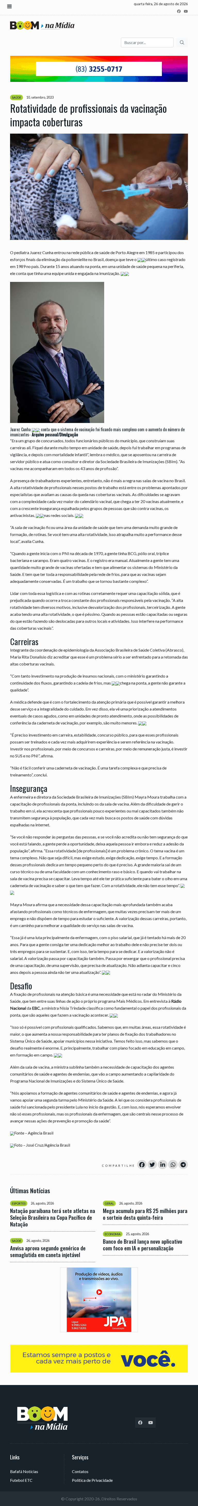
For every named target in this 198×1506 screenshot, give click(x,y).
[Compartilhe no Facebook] (142, 1164)
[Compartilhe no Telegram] (183, 1164)
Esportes (19, 1203)
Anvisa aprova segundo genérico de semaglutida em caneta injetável (48, 1251)
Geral (109, 1203)
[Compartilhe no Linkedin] (162, 1164)
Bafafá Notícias (24, 1471)
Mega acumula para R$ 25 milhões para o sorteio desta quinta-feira (145, 1214)
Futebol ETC (21, 1480)
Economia (113, 1234)
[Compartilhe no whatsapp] (173, 1164)
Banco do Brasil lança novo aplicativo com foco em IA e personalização (142, 1244)
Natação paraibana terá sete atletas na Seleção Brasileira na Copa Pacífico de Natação (52, 1217)
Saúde (16, 97)
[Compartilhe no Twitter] (152, 1164)
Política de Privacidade (92, 1480)
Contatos (80, 1471)
